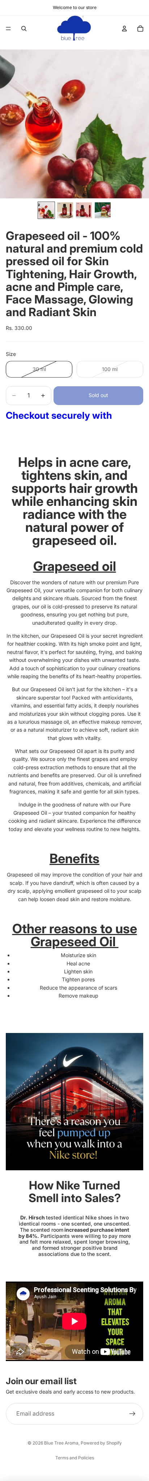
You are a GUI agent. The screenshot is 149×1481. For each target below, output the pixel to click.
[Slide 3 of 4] (84, 210)
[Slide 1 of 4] (46, 210)
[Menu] (8, 28)
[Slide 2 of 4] (65, 210)
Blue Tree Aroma (61, 1443)
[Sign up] (132, 1413)
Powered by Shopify (101, 1443)
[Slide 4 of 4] (103, 210)
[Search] (24, 28)
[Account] (124, 28)
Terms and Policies (74, 1457)
